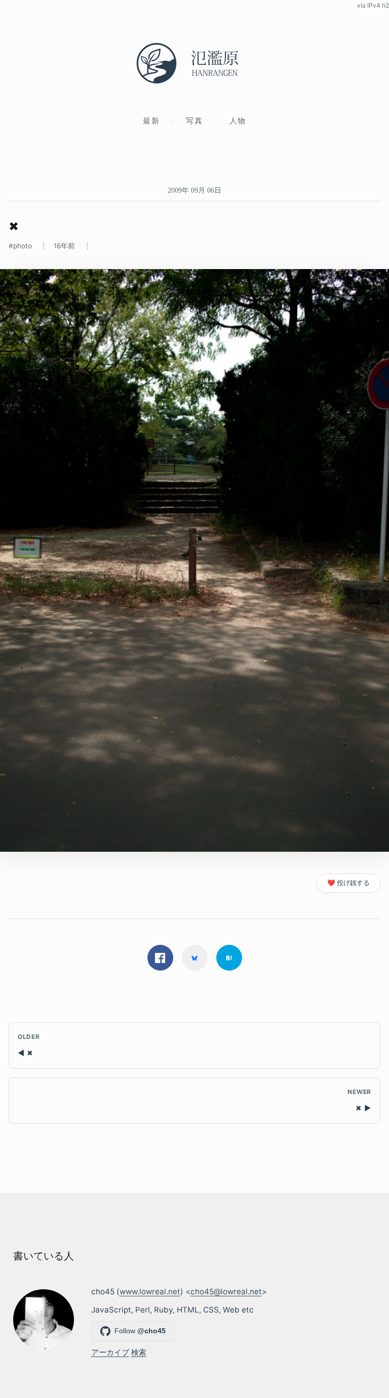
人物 (237, 120)
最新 (151, 120)
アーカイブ (110, 1352)
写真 (194, 120)
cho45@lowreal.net (226, 1291)
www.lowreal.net (150, 1291)
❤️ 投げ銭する (348, 883)
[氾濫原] (194, 63)
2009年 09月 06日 (194, 190)
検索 (138, 1352)
